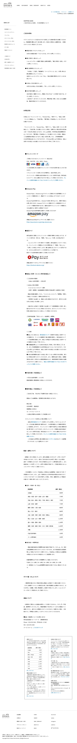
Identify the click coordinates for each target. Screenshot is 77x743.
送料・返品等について (9, 62)
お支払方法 (7, 59)
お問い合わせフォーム (56, 692)
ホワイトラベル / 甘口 (9, 41)
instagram (53, 721)
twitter (52, 718)
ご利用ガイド (7, 56)
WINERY (35, 718)
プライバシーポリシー (9, 65)
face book (53, 714)
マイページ (63, 12)
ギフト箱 (6, 47)
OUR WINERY (25, 5)
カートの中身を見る (55, 12)
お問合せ (19, 718)
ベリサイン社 (51, 439)
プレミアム (7, 35)
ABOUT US (43, 5)
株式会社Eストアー (45, 335)
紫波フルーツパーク (21, 728)
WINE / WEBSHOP (34, 5)
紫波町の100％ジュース (10, 44)
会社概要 (19, 714)
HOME (18, 5)
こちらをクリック (38, 627)
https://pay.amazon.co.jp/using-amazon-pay (39, 222)
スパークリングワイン (9, 32)
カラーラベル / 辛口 (9, 38)
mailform (53, 724)
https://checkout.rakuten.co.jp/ (35, 265)
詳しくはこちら (30, 670)
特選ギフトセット (8, 50)
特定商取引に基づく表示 (10, 68)
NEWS (48, 5)
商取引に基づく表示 (21, 721)
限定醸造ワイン (8, 29)
